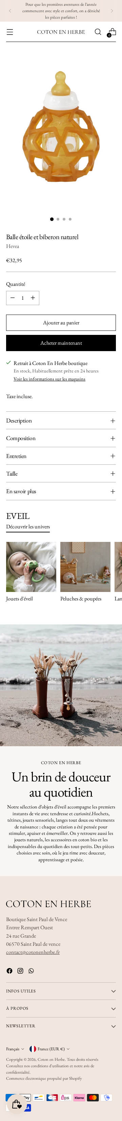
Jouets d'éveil (19, 598)
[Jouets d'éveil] (31, 567)
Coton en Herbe (51, 1059)
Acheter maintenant (61, 342)
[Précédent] (10, 11)
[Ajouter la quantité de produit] (33, 298)
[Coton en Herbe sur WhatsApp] (32, 972)
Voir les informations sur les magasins (49, 379)
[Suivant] (111, 11)
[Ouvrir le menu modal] (10, 32)
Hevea (12, 246)
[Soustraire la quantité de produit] (12, 298)
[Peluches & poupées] (85, 567)
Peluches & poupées (80, 598)
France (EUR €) (51, 1049)
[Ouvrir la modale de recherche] (98, 32)
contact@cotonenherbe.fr (33, 952)
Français (12, 1049)
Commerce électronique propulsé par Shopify (44, 1078)
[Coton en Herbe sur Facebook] (10, 972)
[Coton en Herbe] (61, 32)
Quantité (15, 284)
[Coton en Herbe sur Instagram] (21, 972)
